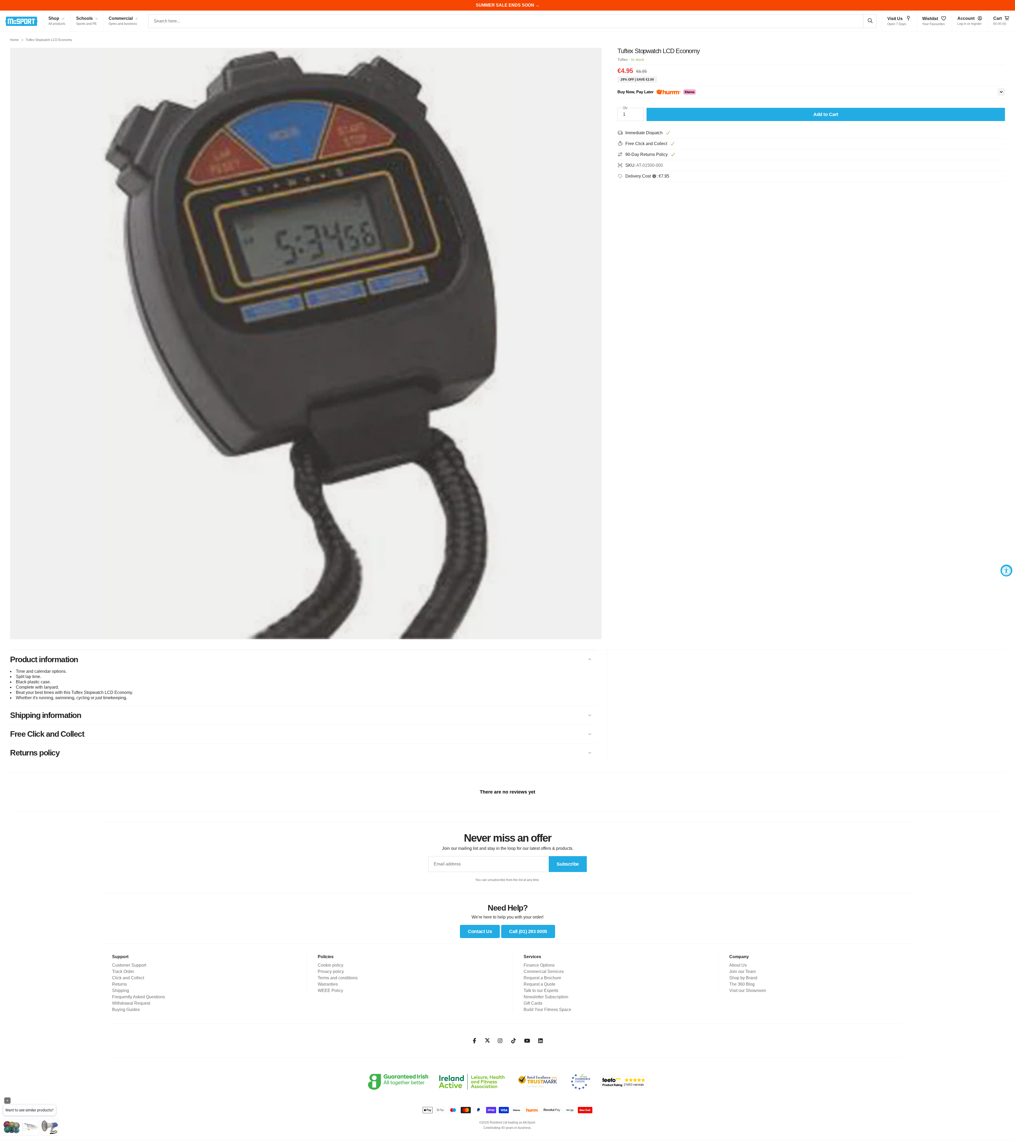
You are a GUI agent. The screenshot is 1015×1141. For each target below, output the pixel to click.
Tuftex (622, 59)
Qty (625, 108)
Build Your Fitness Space (547, 1009)
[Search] (869, 20)
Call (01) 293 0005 (528, 931)
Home (14, 40)
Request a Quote (539, 984)
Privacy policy (331, 971)
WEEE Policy (330, 990)
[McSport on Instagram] (500, 1041)
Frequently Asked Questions (138, 997)
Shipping (120, 990)
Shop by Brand (743, 978)
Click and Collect (128, 978)
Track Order (123, 971)
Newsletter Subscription (546, 997)
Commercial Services (544, 971)
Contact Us (480, 931)
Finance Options (539, 965)
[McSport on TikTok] (513, 1041)
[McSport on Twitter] (487, 1041)
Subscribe (568, 864)
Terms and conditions (338, 978)
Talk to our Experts (541, 990)
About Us (738, 965)
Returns (119, 984)
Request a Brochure (542, 978)
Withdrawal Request (131, 1003)
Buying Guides (126, 1009)
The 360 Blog (742, 984)
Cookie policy (330, 965)
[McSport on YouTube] (527, 1041)
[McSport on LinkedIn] (540, 1041)
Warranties (328, 984)
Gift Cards (533, 1003)
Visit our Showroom (747, 990)
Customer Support (129, 965)
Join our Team (742, 971)
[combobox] (512, 21)
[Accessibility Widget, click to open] (1006, 571)
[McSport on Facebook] (474, 1041)
